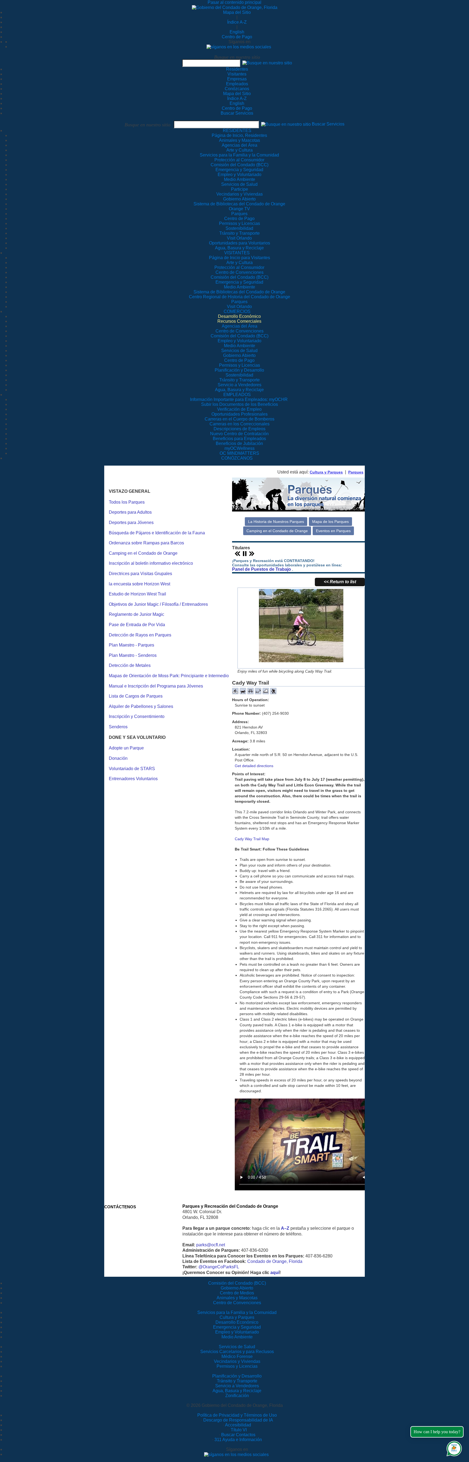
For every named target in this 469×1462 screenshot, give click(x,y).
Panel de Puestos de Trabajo (261, 569)
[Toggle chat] (453, 1447)
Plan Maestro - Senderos (133, 655)
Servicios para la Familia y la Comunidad (239, 155)
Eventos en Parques (333, 531)
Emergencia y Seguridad (237, 1327)
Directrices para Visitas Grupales (140, 573)
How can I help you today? (437, 1431)
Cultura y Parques (326, 472)
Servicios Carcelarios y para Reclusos (237, 1351)
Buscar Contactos (238, 1434)
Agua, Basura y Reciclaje (237, 1390)
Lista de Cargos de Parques (136, 696)
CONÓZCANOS (237, 458)
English (237, 32)
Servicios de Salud (237, 1346)
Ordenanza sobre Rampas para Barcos (146, 543)
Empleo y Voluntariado (237, 1332)
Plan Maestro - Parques (131, 645)
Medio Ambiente (237, 1337)
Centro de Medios (237, 1293)
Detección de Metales (130, 665)
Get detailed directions (254, 766)
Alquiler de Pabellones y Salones (141, 706)
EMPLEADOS (237, 394)
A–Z (285, 1228)
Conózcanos (237, 88)
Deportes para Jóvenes (131, 522)
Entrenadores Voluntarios (133, 778)
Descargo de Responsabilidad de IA (238, 1420)
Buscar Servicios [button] (328, 124)
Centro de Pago (237, 36)
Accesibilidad (238, 1425)
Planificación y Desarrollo (237, 1376)
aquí (274, 1272)
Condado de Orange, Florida (274, 1261)
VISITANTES (237, 252)
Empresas (237, 79)
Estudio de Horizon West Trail (137, 594)
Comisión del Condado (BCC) (237, 1283)
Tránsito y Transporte (237, 1381)
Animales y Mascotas (237, 1297)
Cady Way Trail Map (252, 839)
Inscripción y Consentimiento (136, 716)
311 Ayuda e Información (238, 1439)
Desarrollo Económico (237, 1322)
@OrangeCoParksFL (218, 1267)
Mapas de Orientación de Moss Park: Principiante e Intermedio (169, 675)
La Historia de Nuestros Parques (276, 521)
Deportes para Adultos (130, 512)
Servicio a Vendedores (237, 1385)
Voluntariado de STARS (132, 768)
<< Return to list (340, 581)
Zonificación (237, 1395)
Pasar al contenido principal (234, 2)
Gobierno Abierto (237, 1288)
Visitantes (236, 74)
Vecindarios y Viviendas (237, 1361)
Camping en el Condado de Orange (143, 553)
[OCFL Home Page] (234, 7)
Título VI (238, 1430)
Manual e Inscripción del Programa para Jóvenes (156, 686)
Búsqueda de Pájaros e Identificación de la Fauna (157, 533)
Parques (355, 472)
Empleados (237, 83)
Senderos (118, 726)
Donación (118, 758)
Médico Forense (237, 1356)
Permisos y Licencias (237, 1366)
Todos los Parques (127, 502)
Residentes (237, 69)
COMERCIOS (237, 311)
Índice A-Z (237, 22)
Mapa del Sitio (237, 12)
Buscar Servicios (237, 113)
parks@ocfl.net (210, 1245)
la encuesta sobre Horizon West (139, 584)
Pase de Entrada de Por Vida (137, 624)
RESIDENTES (237, 130)
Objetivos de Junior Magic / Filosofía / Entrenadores (158, 604)
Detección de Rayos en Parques (140, 635)
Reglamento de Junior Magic (136, 614)
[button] (267, 63)
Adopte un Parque (126, 748)
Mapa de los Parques (330, 521)
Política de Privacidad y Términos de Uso (237, 1415)
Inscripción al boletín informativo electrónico (151, 563)
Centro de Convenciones (237, 1302)
